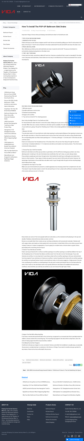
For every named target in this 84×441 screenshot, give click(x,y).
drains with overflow (58, 360)
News (28, 417)
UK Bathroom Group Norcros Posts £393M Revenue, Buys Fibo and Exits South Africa (45, 382)
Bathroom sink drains (45, 360)
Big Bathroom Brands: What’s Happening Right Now (36, 391)
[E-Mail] (79, 436)
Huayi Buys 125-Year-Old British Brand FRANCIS (35, 385)
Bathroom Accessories (52, 417)
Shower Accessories (8, 48)
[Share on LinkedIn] (79, 365)
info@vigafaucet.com (24, 1)
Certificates (30, 411)
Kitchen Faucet (7, 36)
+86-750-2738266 (8, 1)
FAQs (28, 419)
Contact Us (30, 414)
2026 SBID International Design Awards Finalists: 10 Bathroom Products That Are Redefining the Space (54, 370)
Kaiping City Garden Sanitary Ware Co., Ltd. (19, 432)
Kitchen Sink (6, 40)
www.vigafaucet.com (75, 417)
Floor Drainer (6, 44)
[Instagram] (75, 436)
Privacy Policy (78, 432)
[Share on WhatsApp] (81, 365)
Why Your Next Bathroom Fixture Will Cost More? (35, 395)
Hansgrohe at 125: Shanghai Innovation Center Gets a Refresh (10, 131)
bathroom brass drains (32, 360)
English (73, 4)
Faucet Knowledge (12, 22)
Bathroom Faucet (8, 32)
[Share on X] (76, 365)
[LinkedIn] (68, 436)
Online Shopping (50, 422)
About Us (29, 408)
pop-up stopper (26, 362)
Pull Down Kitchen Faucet (52, 414)
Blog (4, 22)
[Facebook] (65, 436)
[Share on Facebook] (74, 365)
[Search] (81, 17)
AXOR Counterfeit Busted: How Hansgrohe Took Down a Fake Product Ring (42, 388)
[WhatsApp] (72, 436)
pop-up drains (69, 360)
